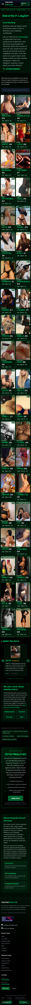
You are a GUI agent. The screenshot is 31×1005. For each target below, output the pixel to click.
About (14, 988)
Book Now (5, 988)
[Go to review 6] (14, 678)
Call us (25, 1002)
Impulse (9, 902)
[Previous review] (2, 660)
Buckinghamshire (6, 970)
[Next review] (28, 660)
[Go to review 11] (21, 678)
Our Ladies (4, 939)
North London (5, 958)
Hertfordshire (5, 963)
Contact (3, 948)
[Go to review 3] (10, 678)
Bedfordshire (5, 968)
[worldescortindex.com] (9, 925)
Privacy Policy (3, 998)
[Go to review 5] (13, 678)
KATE (8, 661)
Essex (3, 965)
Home (3, 10)
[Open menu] (2, 4)
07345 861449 (5, 984)
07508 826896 (23, 37)
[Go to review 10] (20, 678)
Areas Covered (11, 10)
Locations (4, 950)
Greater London (21, 10)
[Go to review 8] (17, 678)
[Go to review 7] (16, 678)
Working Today (5, 941)
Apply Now (15, 798)
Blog (2, 946)
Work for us (23, 4)
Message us (6, 1002)
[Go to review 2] (9, 678)
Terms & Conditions (9, 998)
